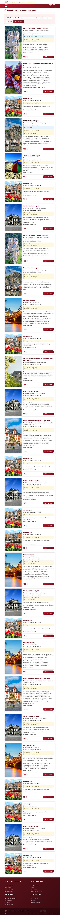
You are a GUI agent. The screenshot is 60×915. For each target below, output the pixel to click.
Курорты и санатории (36, 885)
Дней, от (44, 16)
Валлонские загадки (31, 121)
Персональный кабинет (37, 902)
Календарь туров (9, 891)
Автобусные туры (9, 887)
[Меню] (6, 5)
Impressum (30, 913)
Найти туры (19, 21)
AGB (35, 913)
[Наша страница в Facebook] (41, 911)
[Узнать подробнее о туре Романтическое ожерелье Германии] (13, 435)
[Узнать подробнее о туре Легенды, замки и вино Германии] (13, 42)
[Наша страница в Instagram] (44, 911)
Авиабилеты (34, 889)
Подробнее (49, 56)
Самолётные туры (9, 889)
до (48, 16)
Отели (32, 887)
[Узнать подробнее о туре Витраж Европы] (13, 315)
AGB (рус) (39, 913)
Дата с (7, 16)
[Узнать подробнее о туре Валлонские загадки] (13, 135)
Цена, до (36, 16)
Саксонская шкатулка (31, 206)
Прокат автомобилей (36, 891)
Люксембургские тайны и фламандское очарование (38, 359)
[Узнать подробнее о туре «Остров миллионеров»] (13, 166)
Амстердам (27, 98)
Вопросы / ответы (9, 900)
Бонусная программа (10, 898)
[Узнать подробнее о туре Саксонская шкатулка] (13, 217)
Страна (23, 16)
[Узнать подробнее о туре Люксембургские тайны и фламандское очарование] (13, 371)
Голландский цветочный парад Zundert (38, 64)
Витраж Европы (29, 300)
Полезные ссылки (9, 904)
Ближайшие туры (9, 885)
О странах (7, 902)
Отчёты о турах (35, 898)
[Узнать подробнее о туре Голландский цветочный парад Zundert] (13, 77)
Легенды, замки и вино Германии (35, 28)
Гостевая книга (34, 900)
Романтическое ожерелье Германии (36, 421)
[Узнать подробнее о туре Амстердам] (13, 106)
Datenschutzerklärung (47, 913)
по (14, 16)
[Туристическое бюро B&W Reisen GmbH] (6, 2)
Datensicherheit (55, 913)
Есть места (10, 21)
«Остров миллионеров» (32, 156)
